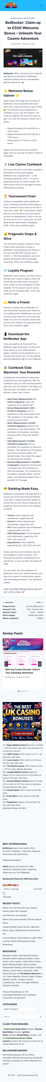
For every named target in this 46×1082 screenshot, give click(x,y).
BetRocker (8, 73)
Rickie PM (16, 44)
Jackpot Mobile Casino (17, 772)
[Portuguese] (14, 885)
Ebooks (6, 970)
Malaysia (36, 851)
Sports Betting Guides (12, 964)
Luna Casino (13, 760)
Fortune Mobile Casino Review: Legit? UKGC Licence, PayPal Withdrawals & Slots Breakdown (22, 941)
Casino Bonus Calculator (21, 970)
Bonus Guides (30, 964)
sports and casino (21, 848)
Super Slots (21, 1029)
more (24, 748)
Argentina (32, 869)
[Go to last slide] (6, 664)
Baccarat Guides (25, 958)
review (30, 1029)
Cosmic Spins (13, 790)
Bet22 (6, 866)
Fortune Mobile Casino (17, 781)
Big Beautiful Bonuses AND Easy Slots (20, 879)
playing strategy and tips (14, 808)
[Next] (40, 664)
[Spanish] (6, 885)
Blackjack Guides (10, 955)
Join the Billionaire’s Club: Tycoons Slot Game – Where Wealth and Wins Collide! (34, 610)
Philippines (16, 851)
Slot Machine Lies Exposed (15, 915)
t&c (19, 748)
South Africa (22, 854)
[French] (12, 885)
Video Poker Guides (32, 961)
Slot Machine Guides (28, 955)
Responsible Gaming (12, 967)
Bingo (19, 769)
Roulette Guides (10, 958)
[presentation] (23, 651)
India (8, 851)
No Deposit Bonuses (30, 973)
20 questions (19, 998)
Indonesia (26, 851)
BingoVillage (23, 1035)
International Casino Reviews (23, 18)
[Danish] (17, 885)
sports (12, 866)
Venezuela (7, 854)
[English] (4, 885)
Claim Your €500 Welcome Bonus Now (21, 589)
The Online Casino (15, 766)
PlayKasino (12, 802)
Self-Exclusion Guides (32, 967)
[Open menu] (41, 5)
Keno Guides (16, 961)
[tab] (18, 691)
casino (22, 866)
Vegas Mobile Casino (16, 745)
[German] (9, 885)
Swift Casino (13, 754)
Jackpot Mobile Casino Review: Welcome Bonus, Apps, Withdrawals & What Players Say (21, 930)
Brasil (24, 869)
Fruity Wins (12, 796)
